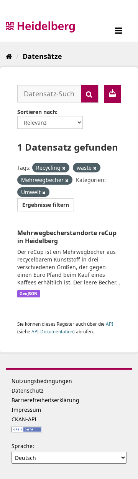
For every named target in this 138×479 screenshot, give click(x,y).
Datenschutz (28, 390)
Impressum (26, 409)
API (109, 324)
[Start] (9, 56)
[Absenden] (90, 94)
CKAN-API (24, 419)
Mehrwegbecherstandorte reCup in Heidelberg (67, 237)
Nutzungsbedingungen (42, 381)
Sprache (22, 446)
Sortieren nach (36, 111)
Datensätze (42, 56)
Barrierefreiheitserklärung (45, 400)
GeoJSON (29, 293)
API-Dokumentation (52, 331)
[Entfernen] (64, 168)
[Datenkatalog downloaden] (112, 94)
